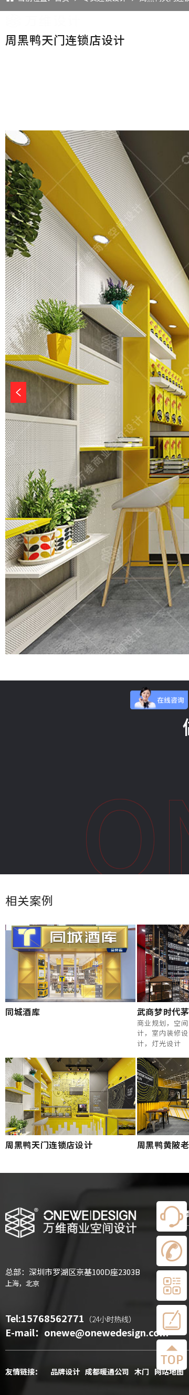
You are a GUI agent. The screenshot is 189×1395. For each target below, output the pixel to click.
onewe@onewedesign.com (106, 1332)
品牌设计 (65, 1371)
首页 (152, 21)
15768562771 (53, 1318)
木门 (141, 1371)
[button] (18, 392)
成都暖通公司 (107, 1371)
